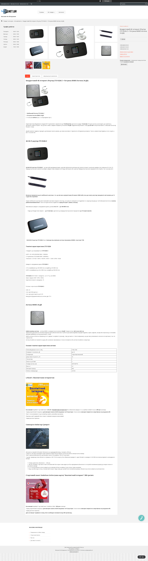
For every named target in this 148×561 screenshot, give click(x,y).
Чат (143, 557)
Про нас (32, 537)
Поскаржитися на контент (74, 550)
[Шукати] (145, 4)
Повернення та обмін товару (38, 532)
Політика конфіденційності (87, 550)
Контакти (61, 12)
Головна (41, 12)
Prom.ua (82, 547)
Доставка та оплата (35, 540)
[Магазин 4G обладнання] (9, 11)
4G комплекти (18, 21)
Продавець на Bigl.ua (74, 548)
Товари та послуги (8, 21)
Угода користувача (35, 535)
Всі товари (51, 12)
